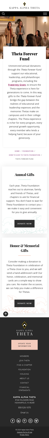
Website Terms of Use (24, 432)
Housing (24, 374)
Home (17, 151)
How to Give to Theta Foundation (24, 155)
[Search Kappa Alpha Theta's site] (4, 13)
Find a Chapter (24, 365)
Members (24, 356)
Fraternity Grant (17, 84)
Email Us (24, 412)
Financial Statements (24, 388)
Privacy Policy (24, 435)
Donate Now (24, 223)
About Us (24, 378)
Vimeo (36, 421)
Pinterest (24, 421)
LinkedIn (18, 421)
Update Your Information (24, 344)
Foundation (27, 151)
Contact (24, 383)
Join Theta (24, 360)
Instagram (30, 421)
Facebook (13, 421)
